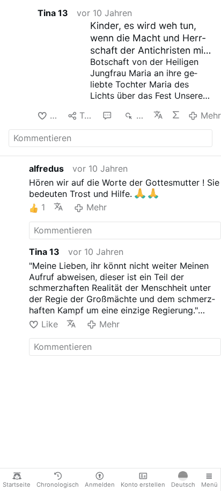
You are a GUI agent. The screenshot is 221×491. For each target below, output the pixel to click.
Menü (209, 484)
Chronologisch (57, 484)
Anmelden (100, 484)
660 (140, 115)
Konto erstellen (143, 484)
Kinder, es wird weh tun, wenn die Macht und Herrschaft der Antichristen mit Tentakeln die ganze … (148, 38)
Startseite (17, 484)
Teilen (86, 115)
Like (54, 115)
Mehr (210, 115)
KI (175, 115)
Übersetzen (158, 115)
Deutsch (183, 484)
